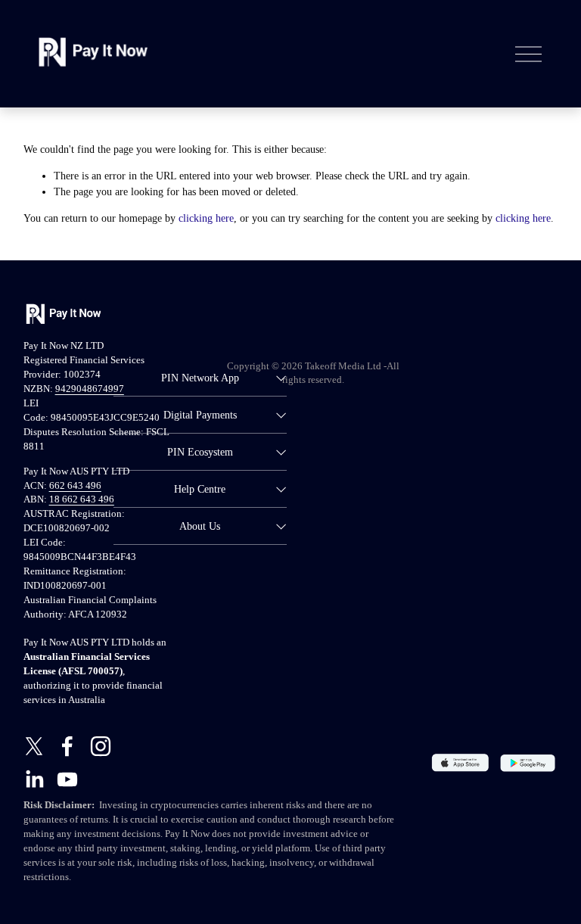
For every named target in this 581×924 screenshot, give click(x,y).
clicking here (206, 218)
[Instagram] (100, 746)
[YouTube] (67, 779)
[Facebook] (67, 746)
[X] (34, 746)
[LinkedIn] (34, 779)
